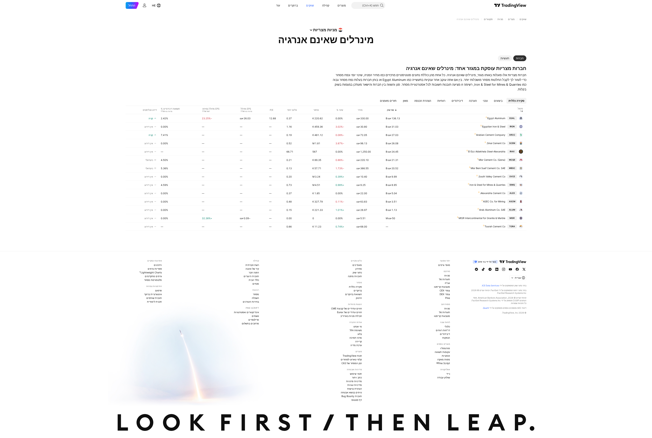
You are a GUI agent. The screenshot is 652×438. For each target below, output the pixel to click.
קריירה (358, 341)
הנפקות (446, 337)
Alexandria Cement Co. (492, 193)
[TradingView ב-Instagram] (503, 269)
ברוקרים (293, 5)
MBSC (512, 168)
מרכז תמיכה (355, 337)
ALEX (512, 193)
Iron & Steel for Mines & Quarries (487, 184)
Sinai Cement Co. (495, 143)
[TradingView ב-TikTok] (483, 269)
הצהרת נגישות (354, 388)
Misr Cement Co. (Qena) (492, 159)
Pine (447, 297)
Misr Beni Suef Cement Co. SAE (488, 168)
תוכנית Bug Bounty (351, 396)
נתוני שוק (357, 272)
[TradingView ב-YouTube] (510, 269)
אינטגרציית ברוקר (153, 294)
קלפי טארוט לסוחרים (351, 359)
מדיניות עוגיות (354, 384)
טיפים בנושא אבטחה (351, 392)
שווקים (310, 5)
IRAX (512, 151)
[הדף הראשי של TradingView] (510, 5)
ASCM (512, 201)
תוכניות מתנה (355, 276)
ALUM (512, 209)
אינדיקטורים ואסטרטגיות (246, 312)
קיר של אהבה (252, 268)
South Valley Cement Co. (491, 176)
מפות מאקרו (443, 359)
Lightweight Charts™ (150, 272)
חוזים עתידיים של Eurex (349, 312)
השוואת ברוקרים (353, 294)
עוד (278, 5)
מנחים (255, 283)
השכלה (255, 297)
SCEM (512, 143)
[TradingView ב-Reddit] (476, 269)
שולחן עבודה (443, 377)
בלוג (360, 333)
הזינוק (359, 297)
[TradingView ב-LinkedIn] (496, 269)
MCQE (512, 160)
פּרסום (158, 290)
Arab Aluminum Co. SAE (492, 209)
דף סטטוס (356, 399)
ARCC (512, 135)
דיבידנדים (445, 333)
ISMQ (512, 184)
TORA (512, 226)
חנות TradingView (352, 355)
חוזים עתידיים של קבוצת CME (346, 308)
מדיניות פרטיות (354, 381)
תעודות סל (444, 279)
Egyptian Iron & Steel (493, 126)
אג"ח (447, 283)
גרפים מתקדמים (153, 276)
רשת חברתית (252, 265)
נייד (448, 373)
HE (154, 5)
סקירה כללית (355, 286)
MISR (512, 218)
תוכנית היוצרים (251, 276)
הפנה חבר (254, 272)
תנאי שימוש (356, 373)
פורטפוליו (445, 348)
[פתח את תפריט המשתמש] (144, 5)
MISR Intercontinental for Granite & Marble (482, 218)
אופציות (446, 355)
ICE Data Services (490, 285)
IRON (512, 126)
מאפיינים (357, 265)
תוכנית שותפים (154, 297)
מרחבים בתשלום (250, 323)
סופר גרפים (444, 265)
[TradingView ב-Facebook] (517, 269)
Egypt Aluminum (496, 118)
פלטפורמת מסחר (153, 279)
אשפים (255, 315)
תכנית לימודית (154, 301)
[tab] (519, 58)
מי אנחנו (357, 326)
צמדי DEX (445, 294)
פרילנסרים (253, 319)
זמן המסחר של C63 (351, 363)
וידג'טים (158, 265)
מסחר (256, 294)
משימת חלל (356, 330)
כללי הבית (254, 279)
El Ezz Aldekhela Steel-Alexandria (486, 151)
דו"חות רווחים (443, 330)
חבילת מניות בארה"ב (351, 315)
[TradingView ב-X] (524, 269)
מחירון (358, 268)
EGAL (512, 118)
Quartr (486, 308)
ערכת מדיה (356, 345)
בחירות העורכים (251, 301)
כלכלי (447, 326)
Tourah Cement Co (495, 226)
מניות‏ (447, 275)
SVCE (512, 176)
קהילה (325, 5)
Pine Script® (443, 363)
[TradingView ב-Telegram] (490, 269)
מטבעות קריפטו (442, 286)
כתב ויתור (357, 377)
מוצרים (342, 5)
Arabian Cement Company (490, 134)
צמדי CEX (445, 290)
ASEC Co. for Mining (494, 201)
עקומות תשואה (442, 352)
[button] (335, 5)
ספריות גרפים (155, 268)
